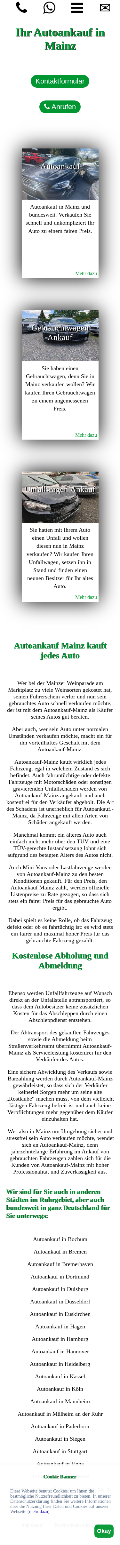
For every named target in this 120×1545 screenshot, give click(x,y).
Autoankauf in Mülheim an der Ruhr (60, 1414)
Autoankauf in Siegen (60, 1439)
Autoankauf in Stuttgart (60, 1451)
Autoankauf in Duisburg (60, 1289)
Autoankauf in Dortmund (60, 1276)
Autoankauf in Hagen (60, 1326)
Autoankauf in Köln (60, 1389)
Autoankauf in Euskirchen (60, 1314)
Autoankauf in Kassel (60, 1376)
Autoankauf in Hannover (60, 1351)
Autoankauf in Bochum (60, 1239)
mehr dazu (38, 1511)
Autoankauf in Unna (60, 1464)
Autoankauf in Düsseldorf (60, 1301)
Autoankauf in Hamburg (60, 1339)
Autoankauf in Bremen (60, 1251)
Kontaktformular (60, 81)
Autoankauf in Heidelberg (60, 1364)
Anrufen (63, 107)
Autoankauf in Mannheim (60, 1401)
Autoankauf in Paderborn (60, 1426)
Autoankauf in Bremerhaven (60, 1264)
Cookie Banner (59, 1476)
